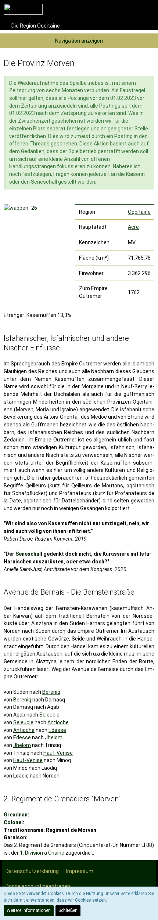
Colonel (13, 822)
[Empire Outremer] (23, 9)
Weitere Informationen (29, 910)
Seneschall (28, 554)
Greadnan (16, 815)
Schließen (68, 910)
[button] (111, 9)
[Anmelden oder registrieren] (130, 9)
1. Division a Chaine (42, 853)
